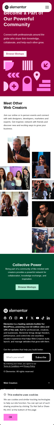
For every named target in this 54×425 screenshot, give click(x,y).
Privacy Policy (29, 366)
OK (10, 417)
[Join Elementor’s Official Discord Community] (21, 318)
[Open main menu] (47, 7)
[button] (27, 383)
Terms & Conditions (12, 366)
